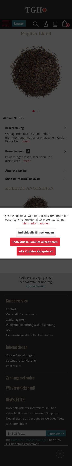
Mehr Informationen (36, 223)
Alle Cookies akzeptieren (36, 251)
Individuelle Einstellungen (36, 232)
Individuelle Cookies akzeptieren (35, 242)
